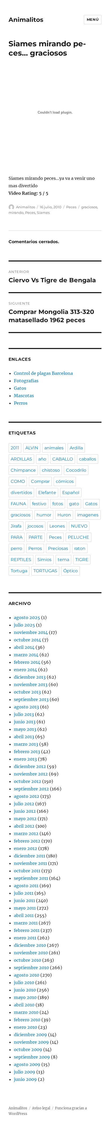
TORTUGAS (45, 570)
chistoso (51, 470)
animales (54, 447)
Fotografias (26, 380)
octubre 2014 (27, 639)
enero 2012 (25, 848)
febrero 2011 (27, 930)
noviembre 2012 (31, 774)
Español (70, 492)
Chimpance (23, 470)
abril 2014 (24, 647)
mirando (16, 212)
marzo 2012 (26, 833)
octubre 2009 (28, 1049)
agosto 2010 (26, 975)
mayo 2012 (25, 818)
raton (79, 548)
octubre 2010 (27, 960)
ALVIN (31, 447)
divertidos (21, 492)
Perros (21, 403)
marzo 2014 (26, 654)
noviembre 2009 (31, 1042)
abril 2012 (24, 826)
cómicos (65, 481)
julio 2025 (24, 625)
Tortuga (19, 570)
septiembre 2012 (31, 788)
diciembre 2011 (29, 855)
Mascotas (24, 395)
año (42, 459)
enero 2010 (25, 1027)
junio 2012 (25, 811)
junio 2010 (25, 990)
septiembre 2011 (31, 878)
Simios (44, 559)
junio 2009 (25, 1079)
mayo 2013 (25, 729)
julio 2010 (24, 982)
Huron (64, 514)
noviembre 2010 (31, 952)
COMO (18, 481)
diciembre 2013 (30, 677)
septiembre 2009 (32, 1057)
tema (63, 559)
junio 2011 (24, 900)
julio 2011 (23, 893)
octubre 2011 (27, 870)
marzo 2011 (26, 923)
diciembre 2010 (30, 945)
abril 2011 (24, 915)
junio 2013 (25, 721)
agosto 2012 (26, 796)
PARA (16, 537)
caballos (87, 459)
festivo (39, 503)
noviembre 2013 (31, 684)
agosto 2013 (26, 707)
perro (16, 548)
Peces (71, 207)
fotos (57, 503)
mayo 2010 (25, 997)
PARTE (36, 537)
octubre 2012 (27, 781)
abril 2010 (24, 1004)
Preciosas (58, 548)
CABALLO (62, 459)
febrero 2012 (27, 841)
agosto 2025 (27, 617)
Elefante (47, 492)
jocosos (35, 526)
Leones (57, 526)
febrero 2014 (27, 662)
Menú (93, 19)
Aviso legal (41, 1108)
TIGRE (81, 559)
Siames (43, 212)
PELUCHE (78, 537)
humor (44, 514)
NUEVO (79, 526)
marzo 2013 (26, 744)
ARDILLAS (21, 459)
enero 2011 (25, 937)
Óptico (70, 570)
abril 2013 (24, 736)
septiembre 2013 (31, 699)
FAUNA (18, 503)
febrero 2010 (27, 1019)
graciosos (89, 207)
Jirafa (16, 526)
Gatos (20, 388)
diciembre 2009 (30, 1034)
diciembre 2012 (30, 766)
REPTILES (21, 559)
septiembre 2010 (31, 967)
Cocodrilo (76, 470)
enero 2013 (25, 759)
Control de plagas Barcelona (43, 373)
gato (74, 503)
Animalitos (26, 19)
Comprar (40, 481)
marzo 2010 (26, 1012)
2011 (15, 447)
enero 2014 (25, 669)
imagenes (88, 514)
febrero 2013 (27, 751)
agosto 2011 (26, 885)
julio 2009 (24, 1072)
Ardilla (76, 447)
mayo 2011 (25, 908)
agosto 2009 (27, 1064)
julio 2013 (24, 714)
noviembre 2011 (30, 863)
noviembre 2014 (31, 632)
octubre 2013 (27, 692)
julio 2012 (24, 803)
